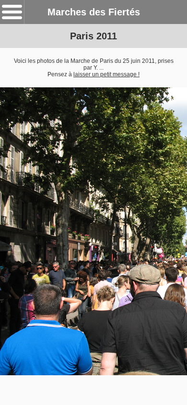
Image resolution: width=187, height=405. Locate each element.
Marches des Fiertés (93, 12)
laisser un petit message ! (106, 74)
